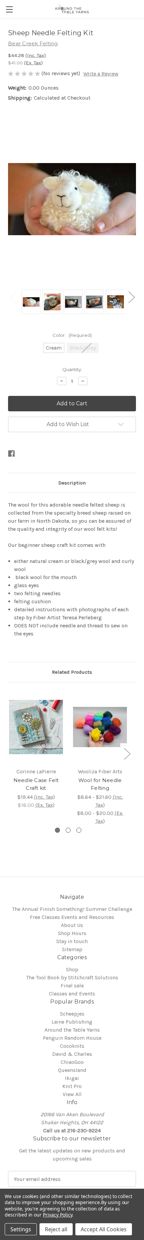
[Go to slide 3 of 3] (78, 830)
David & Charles (72, 1054)
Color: (72, 335)
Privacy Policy (57, 1214)
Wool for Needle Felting (100, 784)
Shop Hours (72, 933)
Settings (20, 1229)
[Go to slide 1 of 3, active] (57, 830)
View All (72, 1094)
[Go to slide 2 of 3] (68, 830)
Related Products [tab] (72, 672)
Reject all (56, 1229)
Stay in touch (72, 941)
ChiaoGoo (72, 1062)
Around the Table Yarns (72, 1030)
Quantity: (72, 369)
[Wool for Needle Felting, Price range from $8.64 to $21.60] (100, 727)
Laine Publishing (72, 1022)
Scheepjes (72, 1014)
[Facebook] (11, 453)
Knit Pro (72, 1086)
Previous (12, 297)
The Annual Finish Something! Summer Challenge (72, 909)
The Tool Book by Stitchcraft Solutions (72, 977)
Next (131, 297)
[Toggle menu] (9, 9)
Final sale (72, 985)
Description (72, 483)
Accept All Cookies (104, 1229)
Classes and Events (72, 993)
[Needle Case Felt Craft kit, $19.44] (36, 727)
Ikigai (72, 1078)
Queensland (72, 1070)
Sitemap (72, 949)
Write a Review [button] (101, 73)
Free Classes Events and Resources (72, 917)
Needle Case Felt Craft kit (36, 784)
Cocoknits (72, 1046)
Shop (72, 969)
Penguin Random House (72, 1038)
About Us (72, 925)
